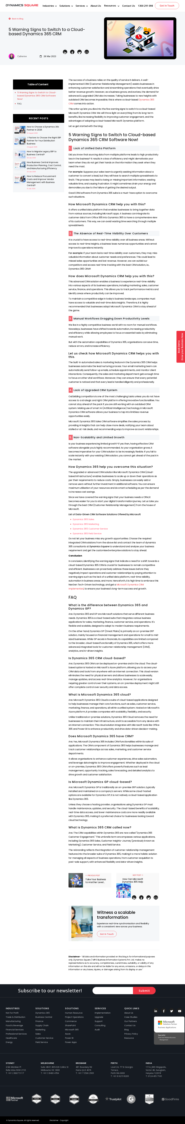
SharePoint (70, 1025)
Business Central (43, 1017)
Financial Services (15, 1029)
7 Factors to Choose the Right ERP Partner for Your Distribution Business (44, 140)
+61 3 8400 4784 (51, 1073)
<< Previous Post (92, 876)
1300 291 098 (145, 5)
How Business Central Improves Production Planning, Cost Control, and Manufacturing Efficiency (44, 165)
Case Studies (130, 1017)
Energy (9, 1042)
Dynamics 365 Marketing (86, 524)
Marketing (40, 1029)
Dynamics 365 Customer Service (90, 528)
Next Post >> (138, 875)
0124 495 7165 (155, 1076)
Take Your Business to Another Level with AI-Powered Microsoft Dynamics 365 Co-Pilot (96, 880)
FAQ (19, 103)
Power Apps (71, 1042)
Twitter (171, 1010)
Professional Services (16, 1033)
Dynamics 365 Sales (83, 519)
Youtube (179, 1010)
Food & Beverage (14, 1025)
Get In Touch (167, 5)
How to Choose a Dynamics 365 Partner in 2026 (43, 128)
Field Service (41, 1042)
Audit (97, 1029)
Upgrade (99, 1017)
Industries (48, 5)
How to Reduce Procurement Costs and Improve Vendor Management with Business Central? (41, 181)
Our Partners (130, 1021)
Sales (38, 1033)
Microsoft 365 (72, 1029)
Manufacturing (13, 1021)
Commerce (71, 1021)
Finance (39, 1021)
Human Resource (74, 1012)
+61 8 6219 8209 (121, 1076)
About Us (95, 5)
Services (80, 5)
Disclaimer (54, 1120)
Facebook (163, 1010)
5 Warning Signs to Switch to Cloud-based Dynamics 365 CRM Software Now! (36, 95)
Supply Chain (42, 1025)
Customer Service (44, 1038)
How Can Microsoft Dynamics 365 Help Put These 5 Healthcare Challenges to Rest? (132, 880)
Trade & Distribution (15, 1017)
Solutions (64, 5)
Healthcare (11, 1038)
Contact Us (128, 5)
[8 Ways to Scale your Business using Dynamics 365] (19, 130)
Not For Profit (12, 1012)
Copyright (64, 1120)
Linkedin (155, 1010)
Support (98, 1021)
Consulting (100, 1025)
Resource (129, 1038)
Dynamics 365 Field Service (87, 533)
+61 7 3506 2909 (86, 1073)
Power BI (69, 1038)
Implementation (103, 1012)
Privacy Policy (131, 1033)
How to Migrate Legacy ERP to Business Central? (42, 153)
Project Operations (74, 1017)
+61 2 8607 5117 (16, 1073)
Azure (68, 1033)
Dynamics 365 (42, 1012)
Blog (126, 1029)
